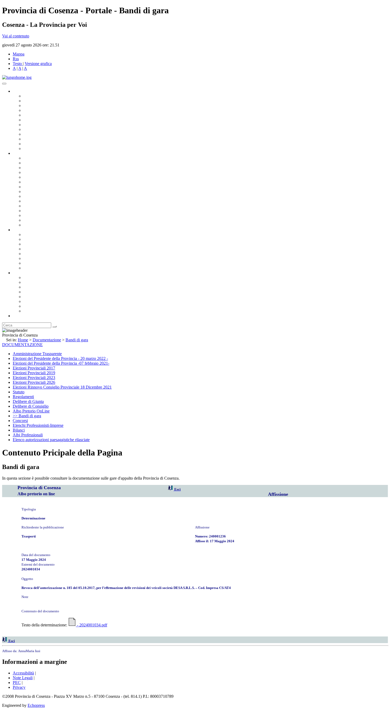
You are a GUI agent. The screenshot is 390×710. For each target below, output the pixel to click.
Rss (16, 59)
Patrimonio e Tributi (40, 186)
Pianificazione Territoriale (44, 201)
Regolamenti (34, 268)
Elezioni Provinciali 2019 (34, 373)
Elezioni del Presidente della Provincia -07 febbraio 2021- (61, 363)
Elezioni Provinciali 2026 (34, 382)
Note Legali (23, 677)
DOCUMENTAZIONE (22, 344)
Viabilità (30, 215)
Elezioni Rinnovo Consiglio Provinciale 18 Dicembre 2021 (62, 387)
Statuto (29, 263)
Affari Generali (36, 163)
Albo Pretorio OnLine (41, 234)
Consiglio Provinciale (41, 100)
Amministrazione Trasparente (47, 253)
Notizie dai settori (38, 143)
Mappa (18, 54)
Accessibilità (23, 673)
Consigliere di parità (40, 124)
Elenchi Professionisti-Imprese (38, 425)
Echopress (36, 705)
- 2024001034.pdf (91, 625)
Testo (17, 63)
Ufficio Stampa (36, 139)
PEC (17, 682)
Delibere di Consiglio (31, 406)
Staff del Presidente (39, 225)
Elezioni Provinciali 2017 (34, 368)
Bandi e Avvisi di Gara (42, 239)
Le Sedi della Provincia (42, 287)
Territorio (31, 296)
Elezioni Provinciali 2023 (34, 377)
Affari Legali (34, 177)
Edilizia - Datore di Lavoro (45, 210)
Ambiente (31, 206)
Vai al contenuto (15, 36)
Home (23, 340)
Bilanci (29, 249)
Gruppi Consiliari (38, 120)
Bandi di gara (77, 340)
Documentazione (26, 229)
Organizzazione (26, 153)
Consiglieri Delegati (40, 105)
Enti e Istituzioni (37, 311)
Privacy (19, 687)
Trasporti (30, 196)
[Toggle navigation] (4, 83)
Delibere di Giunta (28, 401)
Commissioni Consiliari (43, 115)
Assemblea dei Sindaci (42, 110)
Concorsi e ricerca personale (47, 244)
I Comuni (31, 301)
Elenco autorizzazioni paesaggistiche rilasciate (51, 439)
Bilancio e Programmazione (46, 167)
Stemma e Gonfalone (41, 277)
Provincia (21, 272)
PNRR (29, 191)
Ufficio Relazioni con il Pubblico (51, 134)
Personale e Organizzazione (46, 172)
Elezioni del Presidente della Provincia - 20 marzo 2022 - (60, 358)
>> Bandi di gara (27, 416)
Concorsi (20, 420)
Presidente (32, 96)
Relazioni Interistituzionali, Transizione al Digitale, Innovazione (76, 182)
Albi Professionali (28, 435)
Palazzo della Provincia (42, 282)
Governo (20, 91)
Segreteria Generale (39, 220)
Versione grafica (38, 63)
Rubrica (19, 315)
